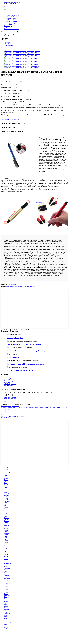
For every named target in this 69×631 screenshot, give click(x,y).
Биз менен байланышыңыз (11, 29)
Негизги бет (7, 12)
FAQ (5, 27)
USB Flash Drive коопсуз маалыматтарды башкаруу (26, 351)
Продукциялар (8, 13)
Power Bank (10, 16)
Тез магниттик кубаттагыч (8, 407)
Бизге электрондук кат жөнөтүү (10, 119)
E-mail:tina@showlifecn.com (12, 2)
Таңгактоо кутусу (12, 23)
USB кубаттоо (41, 407)
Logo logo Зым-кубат (15, 338)
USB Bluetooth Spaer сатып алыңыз (20, 370)
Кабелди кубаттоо (12, 21)
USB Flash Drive (11, 284)
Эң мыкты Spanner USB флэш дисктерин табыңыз (26, 364)
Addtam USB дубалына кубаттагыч (27, 407)
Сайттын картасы (6, 406)
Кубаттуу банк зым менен (14, 409)
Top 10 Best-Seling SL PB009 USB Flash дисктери (21, 286)
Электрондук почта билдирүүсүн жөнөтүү (13, 416)
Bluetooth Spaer (11, 20)
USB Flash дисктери (13, 15)
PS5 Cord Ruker (50, 407)
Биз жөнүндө (8, 26)
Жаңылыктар (8, 24)
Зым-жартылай (11, 18)
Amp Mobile (15, 406)
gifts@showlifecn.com (10, 398)
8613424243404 (5, 417)
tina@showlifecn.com (10, 397)
